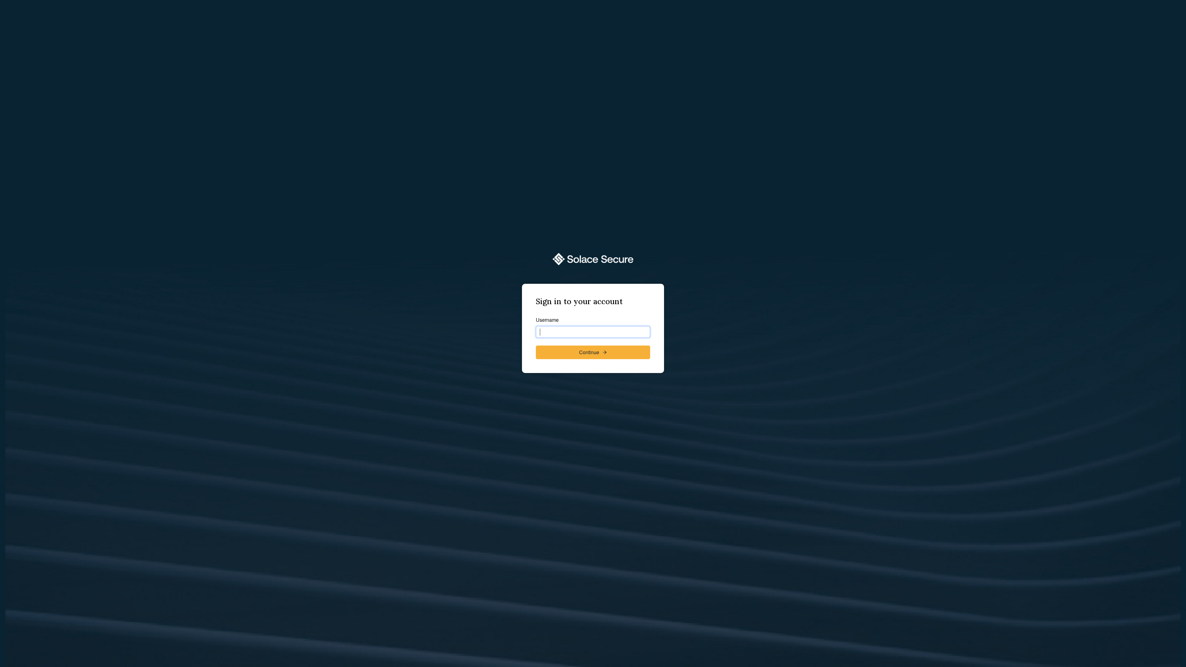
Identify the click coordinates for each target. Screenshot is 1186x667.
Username (547, 319)
